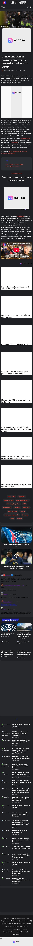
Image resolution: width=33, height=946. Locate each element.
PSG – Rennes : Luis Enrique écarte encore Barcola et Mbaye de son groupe (24, 653)
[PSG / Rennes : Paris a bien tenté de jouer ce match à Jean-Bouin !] (24, 627)
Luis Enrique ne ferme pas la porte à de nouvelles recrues (21, 757)
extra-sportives (25, 138)
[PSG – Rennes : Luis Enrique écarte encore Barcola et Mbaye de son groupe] (24, 645)
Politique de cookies (8, 931)
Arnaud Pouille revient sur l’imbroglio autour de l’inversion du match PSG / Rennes (20, 823)
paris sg (25, 515)
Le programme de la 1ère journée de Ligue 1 (20, 831)
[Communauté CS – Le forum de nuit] (8, 627)
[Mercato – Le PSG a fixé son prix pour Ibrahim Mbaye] (6, 815)
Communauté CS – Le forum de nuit (8, 634)
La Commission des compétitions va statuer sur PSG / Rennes (21, 880)
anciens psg (9, 500)
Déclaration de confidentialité (22, 931)
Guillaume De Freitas (9, 70)
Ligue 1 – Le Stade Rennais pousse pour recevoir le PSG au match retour (21, 856)
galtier (17, 507)
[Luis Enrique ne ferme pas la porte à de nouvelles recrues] (6, 759)
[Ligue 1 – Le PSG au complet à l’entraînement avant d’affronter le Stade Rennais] (6, 775)
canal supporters (22, 500)
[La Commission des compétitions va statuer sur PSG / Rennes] (6, 880)
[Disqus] (16, 593)
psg (13, 518)
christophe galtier (14, 504)
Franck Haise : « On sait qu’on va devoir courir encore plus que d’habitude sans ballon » (21, 790)
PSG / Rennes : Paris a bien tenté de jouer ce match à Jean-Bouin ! (24, 634)
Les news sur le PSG (25, 920)
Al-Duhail (12, 496)
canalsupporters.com (16, 173)
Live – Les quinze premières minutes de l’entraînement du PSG (21, 782)
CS (25, 504)
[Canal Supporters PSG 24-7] (16, 2)
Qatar (20, 518)
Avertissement (16, 934)
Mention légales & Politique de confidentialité (17, 929)
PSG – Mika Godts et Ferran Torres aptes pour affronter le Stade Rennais (21, 799)
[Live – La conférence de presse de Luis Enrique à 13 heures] (6, 766)
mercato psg (13, 511)
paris (23, 511)
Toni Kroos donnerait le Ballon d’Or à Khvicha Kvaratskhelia (21, 847)
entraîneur (7, 507)
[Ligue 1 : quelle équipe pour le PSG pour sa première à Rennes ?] (8, 645)
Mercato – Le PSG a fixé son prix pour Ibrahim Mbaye (20, 814)
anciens (22, 496)
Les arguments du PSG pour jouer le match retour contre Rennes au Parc (21, 871)
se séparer (15, 142)
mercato (26, 507)
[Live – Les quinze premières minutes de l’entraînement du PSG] (6, 783)
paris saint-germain (12, 515)
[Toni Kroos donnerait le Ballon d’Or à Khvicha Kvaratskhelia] (6, 849)
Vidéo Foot (5, 923)
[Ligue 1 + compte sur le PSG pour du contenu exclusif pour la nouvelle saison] (6, 840)
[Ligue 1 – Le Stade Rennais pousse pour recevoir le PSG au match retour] (6, 856)
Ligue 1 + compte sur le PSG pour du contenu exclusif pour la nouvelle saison (21, 840)
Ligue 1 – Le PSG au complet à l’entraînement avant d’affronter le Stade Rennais (21, 774)
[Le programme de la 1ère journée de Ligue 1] (6, 833)
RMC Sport (20, 216)
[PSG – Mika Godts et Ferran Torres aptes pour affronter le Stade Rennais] (6, 799)
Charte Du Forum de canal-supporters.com (16, 926)
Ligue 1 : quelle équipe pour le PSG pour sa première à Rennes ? (8, 652)
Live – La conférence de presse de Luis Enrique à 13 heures (20, 766)
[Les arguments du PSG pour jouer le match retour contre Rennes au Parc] (6, 872)
